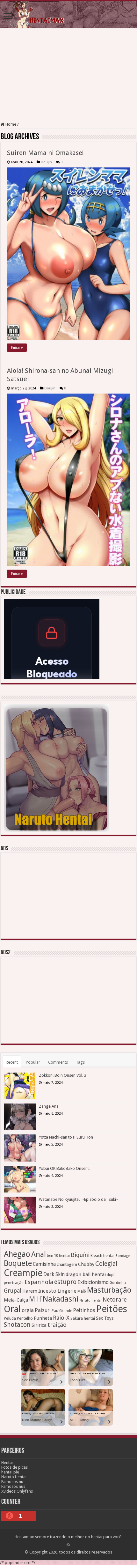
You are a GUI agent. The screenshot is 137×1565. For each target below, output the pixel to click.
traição (57, 1324)
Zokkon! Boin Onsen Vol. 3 (62, 1075)
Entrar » (17, 347)
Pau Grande (62, 1311)
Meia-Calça (16, 1300)
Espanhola (39, 1282)
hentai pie (10, 1472)
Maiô (81, 1291)
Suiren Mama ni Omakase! (45, 153)
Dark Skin (54, 1274)
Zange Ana (49, 1106)
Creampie (23, 1273)
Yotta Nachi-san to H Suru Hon (66, 1137)
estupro (65, 1282)
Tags (80, 1062)
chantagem (67, 1264)
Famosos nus (13, 1486)
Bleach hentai (102, 1255)
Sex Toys (104, 1318)
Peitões (111, 1308)
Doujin (46, 162)
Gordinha (118, 1283)
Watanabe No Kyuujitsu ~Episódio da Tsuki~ (79, 1199)
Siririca (39, 1325)
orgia (28, 1310)
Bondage (122, 1256)
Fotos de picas (14, 1467)
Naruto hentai (90, 1300)
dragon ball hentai (86, 1274)
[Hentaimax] (68, 14)
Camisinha (44, 1264)
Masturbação (109, 1290)
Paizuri (43, 1310)
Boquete (18, 1263)
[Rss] (68, 1544)
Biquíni (80, 1254)
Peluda (10, 1318)
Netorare (115, 1299)
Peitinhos (84, 1310)
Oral (12, 1309)
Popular (33, 1062)
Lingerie (66, 1291)
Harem (29, 1291)
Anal (38, 1254)
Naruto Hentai (13, 1476)
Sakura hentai (82, 1318)
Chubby (86, 1264)
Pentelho (25, 1318)
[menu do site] (8, 16)
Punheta (43, 1318)
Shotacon (17, 1324)
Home (10, 124)
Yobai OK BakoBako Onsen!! (64, 1168)
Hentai (7, 1462)
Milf (35, 1299)
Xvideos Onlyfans (17, 1491)
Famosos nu (12, 1481)
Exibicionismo (93, 1282)
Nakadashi (60, 1299)
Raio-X (61, 1317)
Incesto (47, 1291)
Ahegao (17, 1254)
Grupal (12, 1290)
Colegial (106, 1263)
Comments (58, 1062)
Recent (12, 1062)
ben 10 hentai (58, 1255)
